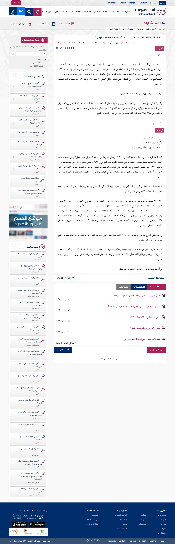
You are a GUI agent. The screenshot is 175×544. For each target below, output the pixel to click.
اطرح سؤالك (64, 24)
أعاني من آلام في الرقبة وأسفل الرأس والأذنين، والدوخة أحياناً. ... (31, 155)
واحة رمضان (122, 519)
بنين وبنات (46, 12)
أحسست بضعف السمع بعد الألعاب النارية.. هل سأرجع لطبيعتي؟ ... (31, 341)
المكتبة (66, 12)
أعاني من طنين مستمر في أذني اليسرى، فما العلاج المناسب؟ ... (30, 365)
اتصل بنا (20, 510)
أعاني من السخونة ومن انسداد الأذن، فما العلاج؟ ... (30, 255)
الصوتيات (76, 12)
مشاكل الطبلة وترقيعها (65, 343)
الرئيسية (126, 12)
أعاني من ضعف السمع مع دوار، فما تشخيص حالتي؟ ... (31, 97)
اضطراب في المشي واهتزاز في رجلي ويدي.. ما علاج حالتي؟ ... (31, 267)
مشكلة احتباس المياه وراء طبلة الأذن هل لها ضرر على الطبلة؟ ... (30, 353)
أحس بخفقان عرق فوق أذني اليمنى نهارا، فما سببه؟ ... (29, 167)
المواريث (57, 12)
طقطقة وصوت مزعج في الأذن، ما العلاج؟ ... (31, 180)
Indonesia (112, 3)
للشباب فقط (122, 528)
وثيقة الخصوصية (42, 510)
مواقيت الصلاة (93, 519)
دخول (15, 2)
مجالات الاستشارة (42, 24)
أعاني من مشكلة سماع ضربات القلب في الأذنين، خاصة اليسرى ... (30, 85)
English (123, 3)
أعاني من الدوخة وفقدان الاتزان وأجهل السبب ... (30, 377)
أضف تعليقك (63, 349)
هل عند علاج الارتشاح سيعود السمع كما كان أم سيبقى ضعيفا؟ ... (29, 292)
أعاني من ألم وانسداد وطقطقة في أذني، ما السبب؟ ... (30, 279)
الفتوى (97, 12)
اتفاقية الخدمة (30, 510)
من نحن (12, 510)
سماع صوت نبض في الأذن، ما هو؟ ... (29, 132)
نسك (125, 524)
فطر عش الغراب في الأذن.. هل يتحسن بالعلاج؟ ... (30, 402)
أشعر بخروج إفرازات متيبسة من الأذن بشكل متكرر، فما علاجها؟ (134, 306)
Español (153, 3)
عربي (162, 3)
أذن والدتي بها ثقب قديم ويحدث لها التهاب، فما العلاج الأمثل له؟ (134, 295)
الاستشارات (86, 12)
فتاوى (164, 528)
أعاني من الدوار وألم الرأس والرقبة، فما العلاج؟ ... (30, 490)
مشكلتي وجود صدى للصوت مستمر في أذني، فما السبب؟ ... (30, 143)
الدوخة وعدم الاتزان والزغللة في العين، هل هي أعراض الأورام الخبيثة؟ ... (30, 109)
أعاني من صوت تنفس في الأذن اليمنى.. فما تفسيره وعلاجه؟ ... (30, 414)
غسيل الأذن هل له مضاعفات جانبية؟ (145, 328)
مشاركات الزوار (92, 524)
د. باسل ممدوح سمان (122, 43)
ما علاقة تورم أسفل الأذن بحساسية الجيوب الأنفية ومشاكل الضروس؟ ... (31, 316)
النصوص (40, 60)
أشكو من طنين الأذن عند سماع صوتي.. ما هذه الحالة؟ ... (29, 438)
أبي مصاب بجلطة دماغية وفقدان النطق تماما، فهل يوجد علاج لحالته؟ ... (30, 192)
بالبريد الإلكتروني (36, 66)
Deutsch (143, 3)
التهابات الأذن (62, 299)
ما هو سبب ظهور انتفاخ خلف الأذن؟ (145, 317)
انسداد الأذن (61, 332)
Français (132, 3)
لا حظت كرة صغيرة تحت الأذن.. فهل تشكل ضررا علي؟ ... (30, 304)
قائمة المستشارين (18, 24)
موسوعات (116, 12)
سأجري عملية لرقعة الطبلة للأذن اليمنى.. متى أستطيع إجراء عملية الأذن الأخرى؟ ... (31, 476)
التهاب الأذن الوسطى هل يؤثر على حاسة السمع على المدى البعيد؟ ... (29, 389)
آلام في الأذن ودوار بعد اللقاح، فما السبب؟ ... (31, 450)
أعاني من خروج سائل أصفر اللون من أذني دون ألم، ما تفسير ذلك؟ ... (29, 328)
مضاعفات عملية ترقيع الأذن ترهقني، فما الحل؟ (141, 339)
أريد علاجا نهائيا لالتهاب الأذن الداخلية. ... (29, 426)
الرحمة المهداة (121, 515)
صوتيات (163, 519)
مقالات (106, 12)
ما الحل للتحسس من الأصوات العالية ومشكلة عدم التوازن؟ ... (30, 122)
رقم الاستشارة (37, 63)
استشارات (162, 533)
